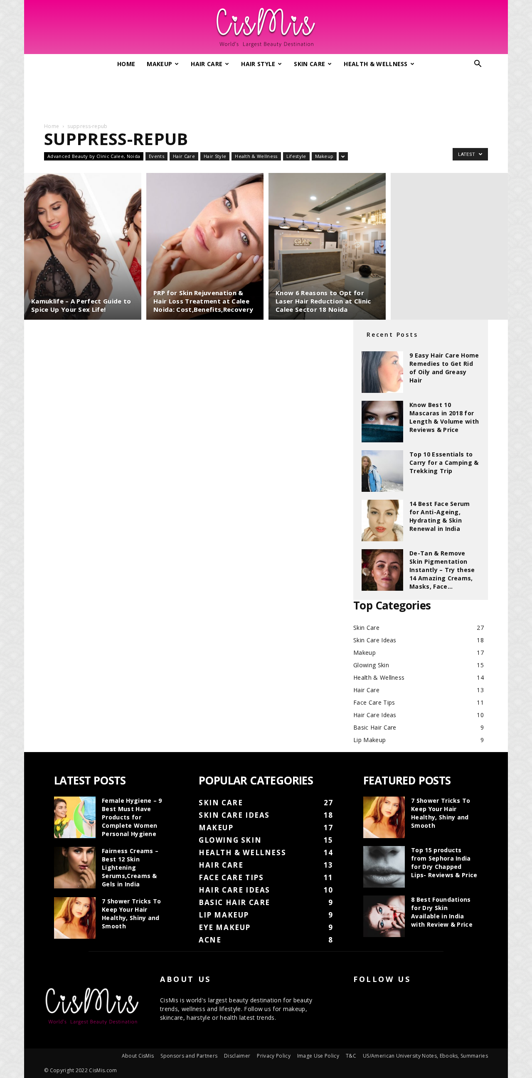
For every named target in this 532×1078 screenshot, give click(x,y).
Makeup (159, 64)
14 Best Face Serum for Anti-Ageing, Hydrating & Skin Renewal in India (439, 516)
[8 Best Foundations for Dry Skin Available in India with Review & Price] (384, 916)
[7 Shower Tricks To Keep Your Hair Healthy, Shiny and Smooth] (75, 918)
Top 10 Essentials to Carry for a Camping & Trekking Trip (444, 462)
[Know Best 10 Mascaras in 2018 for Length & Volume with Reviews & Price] (382, 421)
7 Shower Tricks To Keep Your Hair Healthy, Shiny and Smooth (131, 913)
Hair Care (206, 64)
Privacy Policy (273, 1055)
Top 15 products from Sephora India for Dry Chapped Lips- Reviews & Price (444, 862)
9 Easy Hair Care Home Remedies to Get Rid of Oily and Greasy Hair (444, 367)
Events (156, 156)
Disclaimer (237, 1055)
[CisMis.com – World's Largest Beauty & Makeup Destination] (266, 27)
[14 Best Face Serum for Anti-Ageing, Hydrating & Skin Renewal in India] (382, 520)
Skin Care (309, 64)
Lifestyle (296, 156)
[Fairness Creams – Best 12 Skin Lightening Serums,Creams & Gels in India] (75, 867)
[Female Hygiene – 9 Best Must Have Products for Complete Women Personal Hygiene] (75, 817)
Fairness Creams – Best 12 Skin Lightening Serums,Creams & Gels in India (130, 867)
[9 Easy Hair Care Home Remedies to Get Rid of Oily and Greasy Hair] (382, 372)
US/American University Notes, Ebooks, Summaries (425, 1055)
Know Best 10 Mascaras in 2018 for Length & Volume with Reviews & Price (444, 417)
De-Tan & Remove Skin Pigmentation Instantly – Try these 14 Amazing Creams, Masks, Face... (442, 569)
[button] (478, 65)
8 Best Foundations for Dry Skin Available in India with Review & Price (442, 911)
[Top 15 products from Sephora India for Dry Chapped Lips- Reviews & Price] (384, 867)
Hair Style (258, 64)
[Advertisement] (266, 94)
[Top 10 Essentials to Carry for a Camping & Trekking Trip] (382, 471)
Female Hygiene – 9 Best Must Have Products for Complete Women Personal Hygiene (132, 817)
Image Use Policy (318, 1055)
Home (126, 64)
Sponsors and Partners (188, 1055)
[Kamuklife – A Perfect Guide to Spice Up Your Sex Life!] (82, 246)
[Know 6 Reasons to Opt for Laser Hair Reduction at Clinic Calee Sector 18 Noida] (327, 246)
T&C (351, 1055)
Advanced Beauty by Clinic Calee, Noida (93, 156)
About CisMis (138, 1055)
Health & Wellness (375, 64)
